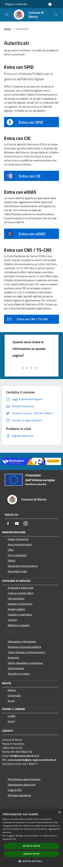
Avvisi (11, 701)
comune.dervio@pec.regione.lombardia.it (32, 760)
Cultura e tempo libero (20, 593)
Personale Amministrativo (22, 566)
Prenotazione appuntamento (24, 779)
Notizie (12, 690)
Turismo (12, 620)
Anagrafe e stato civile (20, 588)
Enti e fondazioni (17, 555)
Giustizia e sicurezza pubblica (24, 647)
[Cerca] (56, 15)
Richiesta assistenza (19, 795)
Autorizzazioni (16, 668)
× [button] (59, 812)
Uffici (11, 550)
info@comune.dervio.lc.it (24, 756)
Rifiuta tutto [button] (31, 853)
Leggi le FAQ (15, 790)
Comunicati (14, 695)
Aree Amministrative (20, 544)
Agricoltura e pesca (19, 674)
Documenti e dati (17, 571)
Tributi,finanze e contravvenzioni (26, 652)
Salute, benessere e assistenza (25, 663)
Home (7, 29)
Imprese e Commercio (20, 604)
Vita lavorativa (16, 598)
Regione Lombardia (16, 4)
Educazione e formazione (22, 641)
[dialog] (31, 838)
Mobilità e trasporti (19, 625)
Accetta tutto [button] (31, 846)
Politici (11, 561)
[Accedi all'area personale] (50, 4)
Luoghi (11, 716)
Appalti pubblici (16, 609)
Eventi (11, 721)
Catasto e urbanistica (20, 614)
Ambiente (13, 658)
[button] (31, 861)
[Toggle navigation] (7, 14)
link (14, 839)
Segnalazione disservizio (21, 785)
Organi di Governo (18, 539)
